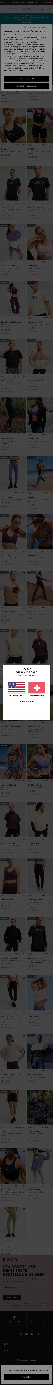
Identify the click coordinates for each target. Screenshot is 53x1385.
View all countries (26, 701)
